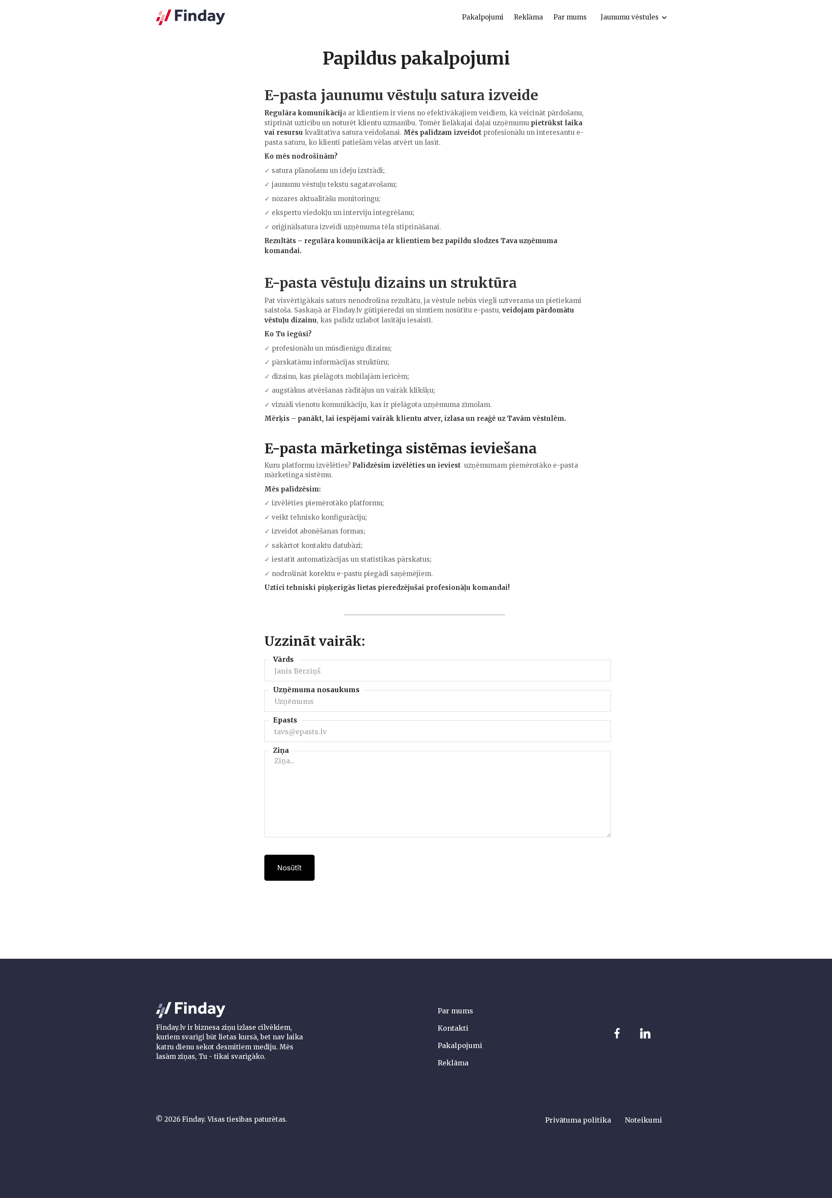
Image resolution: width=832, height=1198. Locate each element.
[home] (190, 18)
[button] (634, 17)
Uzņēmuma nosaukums (316, 689)
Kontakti (453, 1028)
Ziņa (281, 750)
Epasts (285, 719)
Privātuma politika (578, 1120)
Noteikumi (643, 1120)
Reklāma (453, 1062)
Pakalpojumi (460, 1045)
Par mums (455, 1010)
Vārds (283, 659)
